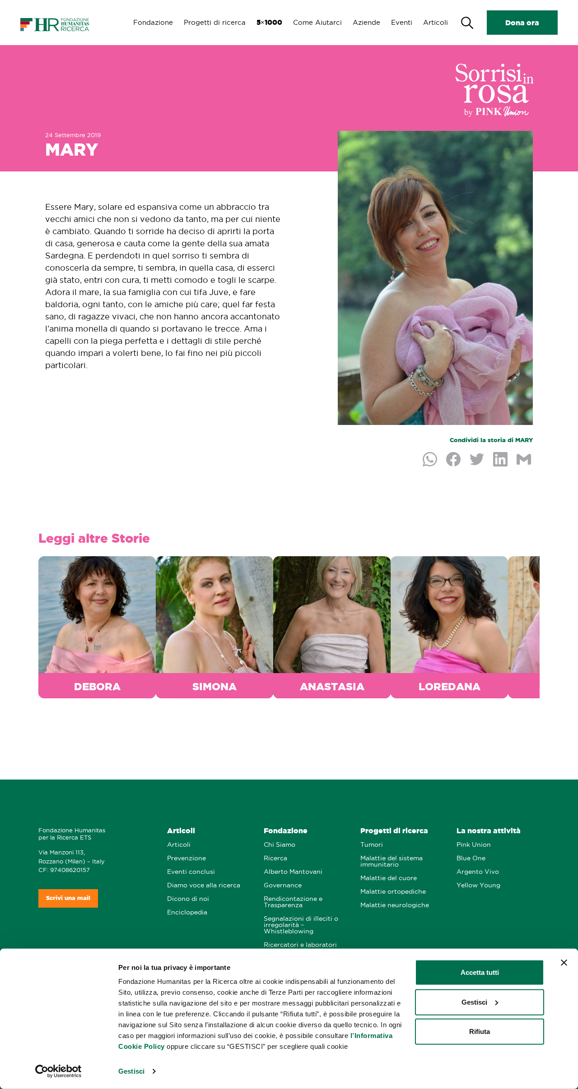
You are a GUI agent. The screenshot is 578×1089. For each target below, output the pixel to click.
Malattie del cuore (388, 878)
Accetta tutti (480, 972)
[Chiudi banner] (564, 963)
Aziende (366, 22)
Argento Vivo (478, 871)
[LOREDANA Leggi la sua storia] (449, 626)
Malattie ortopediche (393, 891)
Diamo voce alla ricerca (203, 885)
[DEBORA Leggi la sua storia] (97, 626)
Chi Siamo (279, 844)
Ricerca (275, 858)
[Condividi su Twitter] (478, 460)
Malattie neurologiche (394, 905)
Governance (283, 885)
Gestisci (131, 1071)
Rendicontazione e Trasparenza (293, 902)
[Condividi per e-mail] (525, 460)
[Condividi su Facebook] (454, 460)
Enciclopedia (187, 912)
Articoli (435, 22)
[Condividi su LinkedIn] (501, 460)
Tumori (371, 844)
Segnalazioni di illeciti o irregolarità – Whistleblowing (301, 925)
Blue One (471, 858)
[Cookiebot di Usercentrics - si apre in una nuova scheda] (58, 1071)
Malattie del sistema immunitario (391, 861)
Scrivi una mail (68, 898)
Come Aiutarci (317, 22)
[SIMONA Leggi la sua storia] (214, 626)
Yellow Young (478, 885)
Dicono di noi (188, 898)
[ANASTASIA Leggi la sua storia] (332, 626)
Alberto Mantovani (293, 871)
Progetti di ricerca (215, 22)
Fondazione (153, 22)
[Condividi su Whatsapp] (431, 460)
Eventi (401, 22)
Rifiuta (479, 1031)
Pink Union (474, 844)
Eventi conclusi (191, 871)
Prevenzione (186, 858)
